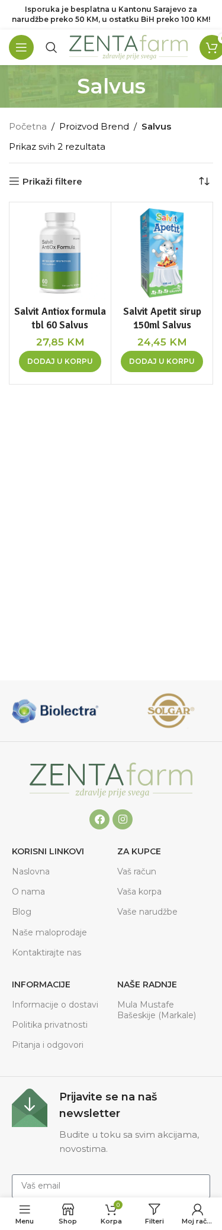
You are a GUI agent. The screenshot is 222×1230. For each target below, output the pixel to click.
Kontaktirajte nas (46, 952)
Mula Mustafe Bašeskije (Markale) (156, 1010)
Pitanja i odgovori (47, 1044)
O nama (28, 891)
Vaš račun (136, 871)
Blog (21, 911)
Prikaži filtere (52, 181)
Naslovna (31, 871)
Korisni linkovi (48, 851)
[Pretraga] (51, 47)
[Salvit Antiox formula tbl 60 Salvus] (60, 253)
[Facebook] (99, 819)
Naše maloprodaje (49, 932)
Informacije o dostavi (55, 1004)
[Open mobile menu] (21, 47)
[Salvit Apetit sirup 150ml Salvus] (162, 253)
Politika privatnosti (50, 1024)
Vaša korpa (139, 891)
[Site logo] (128, 46)
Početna (28, 126)
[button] (60, 361)
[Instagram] (122, 819)
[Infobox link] (111, 1122)
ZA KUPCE (139, 851)
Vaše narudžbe (147, 911)
